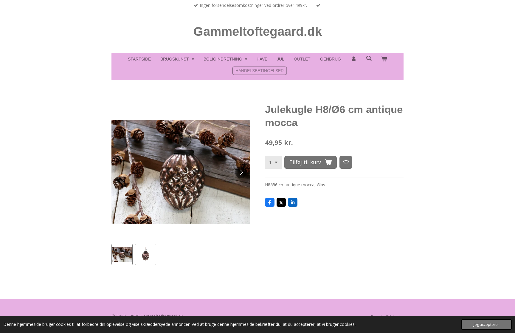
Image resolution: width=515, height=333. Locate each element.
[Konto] (353, 59)
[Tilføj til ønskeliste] (346, 162)
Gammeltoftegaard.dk (257, 31)
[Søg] (369, 58)
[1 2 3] (273, 162)
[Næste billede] (241, 172)
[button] (122, 254)
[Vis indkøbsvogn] (384, 59)
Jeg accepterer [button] (486, 324)
